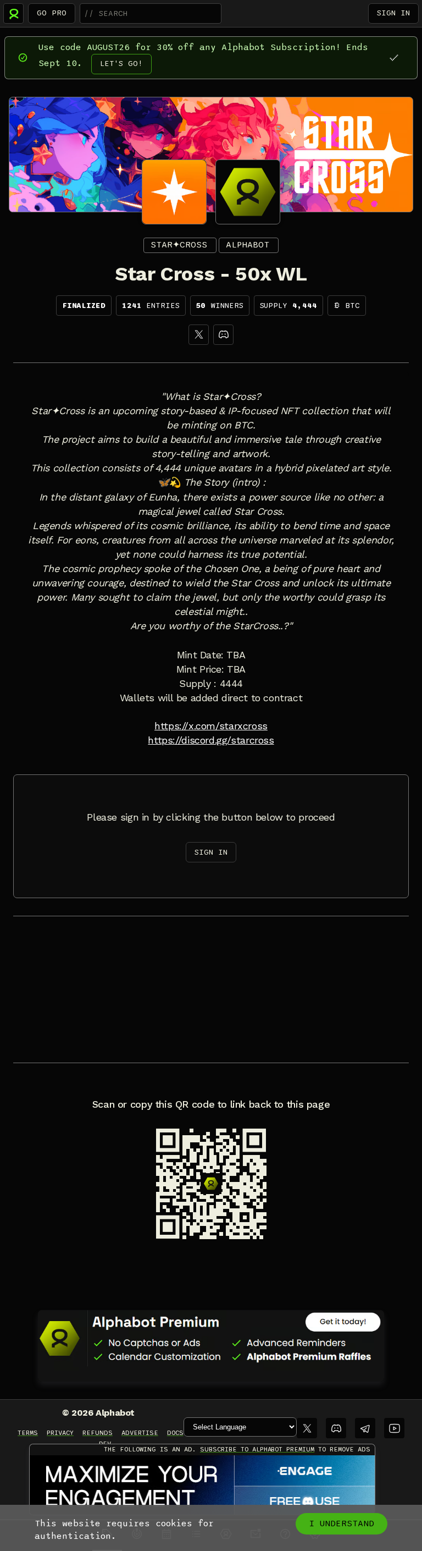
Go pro (51, 13)
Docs (175, 1433)
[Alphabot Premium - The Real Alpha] (211, 1338)
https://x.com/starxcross (211, 726)
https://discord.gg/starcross (211, 740)
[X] (198, 334)
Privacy (60, 1433)
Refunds (97, 1433)
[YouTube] (394, 1428)
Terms (28, 1433)
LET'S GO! (121, 63)
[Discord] (223, 334)
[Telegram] (365, 1428)
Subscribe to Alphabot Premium (257, 1449)
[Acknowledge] (394, 57)
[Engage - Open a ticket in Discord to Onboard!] (202, 1485)
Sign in (393, 13)
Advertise (139, 1433)
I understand (341, 1523)
